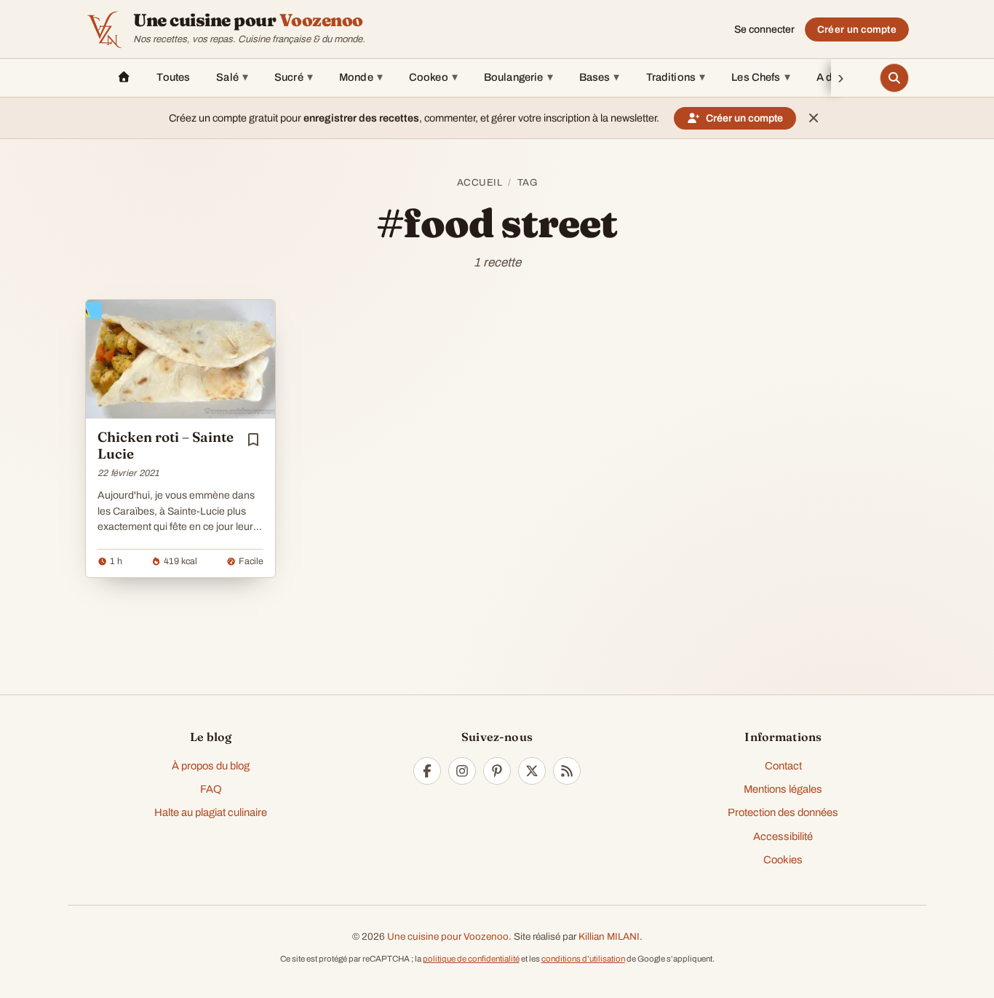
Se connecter (764, 29)
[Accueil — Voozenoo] (104, 29)
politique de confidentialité (471, 958)
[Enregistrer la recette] (253, 439)
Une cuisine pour (248, 20)
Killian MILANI (609, 936)
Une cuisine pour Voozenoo (448, 936)
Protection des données (783, 812)
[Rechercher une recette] (894, 77)
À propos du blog (211, 766)
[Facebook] (427, 771)
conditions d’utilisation (583, 958)
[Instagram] (462, 771)
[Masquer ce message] (813, 118)
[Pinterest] (497, 771)
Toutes (173, 77)
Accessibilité (783, 836)
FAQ (211, 789)
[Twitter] (532, 771)
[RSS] (567, 771)
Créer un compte (856, 29)
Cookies (783, 860)
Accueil (480, 182)
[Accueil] (124, 78)
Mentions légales (783, 789)
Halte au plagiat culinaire (210, 812)
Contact (783, 766)
